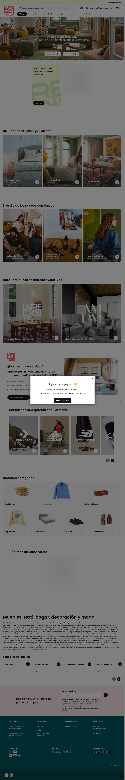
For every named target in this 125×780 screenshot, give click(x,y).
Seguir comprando (62, 401)
